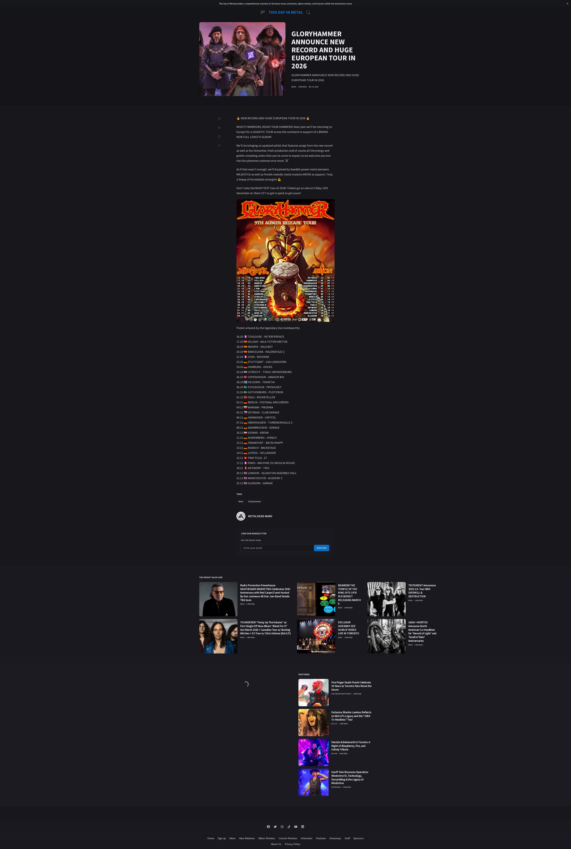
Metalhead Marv (260, 516)
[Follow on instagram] (282, 827)
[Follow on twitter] (275, 827)
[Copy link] (219, 145)
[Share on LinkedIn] (219, 136)
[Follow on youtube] (296, 827)
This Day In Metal (286, 12)
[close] (567, 3)
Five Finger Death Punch (341, 694)
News (293, 87)
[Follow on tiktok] (289, 827)
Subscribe (322, 547)
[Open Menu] (263, 12)
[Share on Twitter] (219, 127)
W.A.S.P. (334, 724)
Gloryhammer (254, 501)
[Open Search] (308, 12)
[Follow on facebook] (268, 827)
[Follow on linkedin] (303, 827)
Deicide (334, 754)
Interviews (336, 787)
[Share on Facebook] (219, 118)
